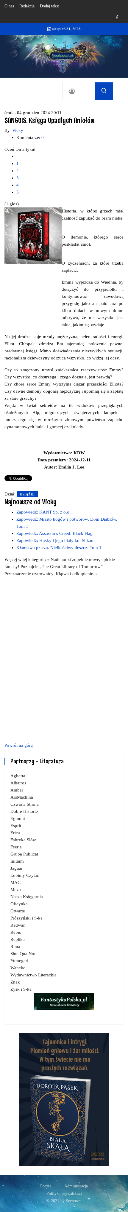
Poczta (45, 1186)
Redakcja (27, 6)
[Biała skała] (64, 1099)
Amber (16, 790)
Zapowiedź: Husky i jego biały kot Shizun (55, 540)
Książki (27, 494)
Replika (17, 939)
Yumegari (19, 960)
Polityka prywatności (64, 1193)
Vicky (17, 130)
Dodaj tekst (49, 6)
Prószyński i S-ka (26, 918)
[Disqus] (64, 658)
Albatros (18, 783)
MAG (15, 882)
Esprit (15, 825)
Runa (15, 946)
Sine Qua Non (23, 953)
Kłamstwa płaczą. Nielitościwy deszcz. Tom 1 (59, 547)
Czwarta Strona (24, 804)
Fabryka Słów (23, 839)
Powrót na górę (18, 745)
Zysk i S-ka (21, 989)
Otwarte (17, 911)
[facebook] (117, 17)
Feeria (16, 847)
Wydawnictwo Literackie (33, 975)
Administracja (76, 1186)
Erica (15, 832)
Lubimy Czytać (24, 875)
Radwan (18, 925)
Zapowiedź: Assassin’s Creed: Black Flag (54, 533)
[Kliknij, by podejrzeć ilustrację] (33, 235)
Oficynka (19, 903)
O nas (9, 6)
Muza (15, 889)
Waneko (18, 967)
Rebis (15, 932)
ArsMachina (21, 797)
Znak (15, 982)
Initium (17, 861)
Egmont (17, 818)
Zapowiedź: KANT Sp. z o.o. (43, 512)
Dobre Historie (24, 811)
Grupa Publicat (24, 854)
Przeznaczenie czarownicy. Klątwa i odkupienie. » (51, 573)
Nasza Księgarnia (26, 896)
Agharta (17, 775)
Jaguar (16, 868)
